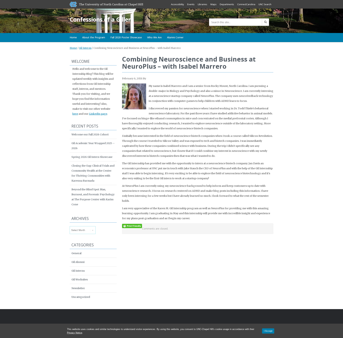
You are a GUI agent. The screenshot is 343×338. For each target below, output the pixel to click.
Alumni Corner (175, 37)
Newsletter (78, 288)
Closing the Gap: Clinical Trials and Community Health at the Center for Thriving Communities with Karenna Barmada (93, 173)
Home (73, 37)
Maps (213, 4)
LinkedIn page (98, 113)
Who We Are (154, 37)
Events (191, 4)
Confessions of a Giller (100, 19)
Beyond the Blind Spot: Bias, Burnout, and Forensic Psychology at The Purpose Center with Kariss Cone (93, 197)
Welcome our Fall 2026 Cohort (90, 134)
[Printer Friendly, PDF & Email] (132, 225)
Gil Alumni (77, 262)
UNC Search (265, 4)
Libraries (202, 4)
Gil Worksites (79, 279)
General (76, 253)
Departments (227, 4)
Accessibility (177, 4)
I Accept (268, 331)
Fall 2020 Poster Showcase (126, 37)
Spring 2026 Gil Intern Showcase (91, 157)
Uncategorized (80, 297)
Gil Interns (85, 48)
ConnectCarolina (246, 4)
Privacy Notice (74, 332)
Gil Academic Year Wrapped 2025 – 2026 (93, 146)
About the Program (93, 37)
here (75, 113)
